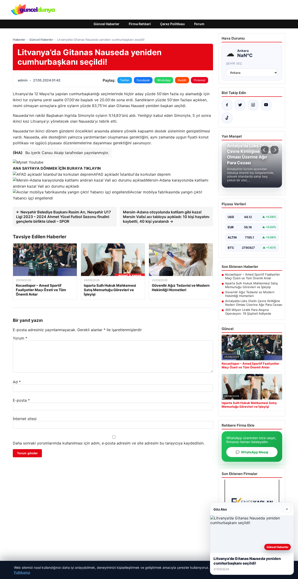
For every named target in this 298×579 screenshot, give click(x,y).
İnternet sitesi (25, 418)
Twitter (124, 80)
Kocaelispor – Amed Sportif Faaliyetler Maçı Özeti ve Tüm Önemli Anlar (252, 276)
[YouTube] (266, 105)
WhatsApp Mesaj (252, 452)
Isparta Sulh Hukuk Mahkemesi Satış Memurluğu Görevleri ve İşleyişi (251, 285)
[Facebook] (227, 105)
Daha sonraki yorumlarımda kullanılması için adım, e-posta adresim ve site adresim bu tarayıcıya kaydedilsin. (108, 443)
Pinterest (199, 80)
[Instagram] (253, 105)
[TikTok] (227, 118)
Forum (199, 24)
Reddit (182, 80)
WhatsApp (163, 80)
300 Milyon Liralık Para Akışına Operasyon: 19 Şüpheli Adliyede (248, 311)
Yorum (20, 338)
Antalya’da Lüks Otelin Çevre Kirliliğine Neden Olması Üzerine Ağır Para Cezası (253, 302)
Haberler (19, 39)
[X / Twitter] (240, 105)
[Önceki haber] (265, 150)
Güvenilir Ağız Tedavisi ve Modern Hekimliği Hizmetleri (249, 294)
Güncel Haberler (106, 24)
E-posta (21, 400)
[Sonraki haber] (274, 150)
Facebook (143, 80)
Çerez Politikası (172, 24)
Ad (17, 382)
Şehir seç (234, 63)
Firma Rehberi (140, 24)
